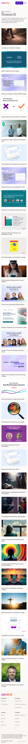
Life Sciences (4, 704)
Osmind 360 (18, 707)
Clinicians (3, 701)
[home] (5, 3)
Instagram (17, 721)
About (2, 715)
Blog (2, 11)
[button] (24, 3)
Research (3, 725)
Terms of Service (23, 741)
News (2, 721)
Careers (3, 718)
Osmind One (18, 701)
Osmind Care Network (20, 704)
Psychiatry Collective (20, 715)
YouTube (17, 725)
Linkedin (17, 718)
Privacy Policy (19, 741)
